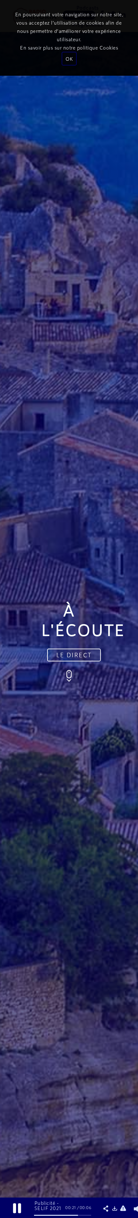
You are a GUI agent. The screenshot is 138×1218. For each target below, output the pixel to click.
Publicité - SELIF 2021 (47, 1205)
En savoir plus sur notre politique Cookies (69, 47)
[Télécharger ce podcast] (116, 1208)
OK (69, 59)
